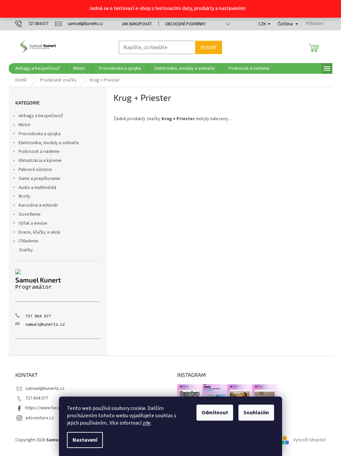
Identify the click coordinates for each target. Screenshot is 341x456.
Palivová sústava (35, 169)
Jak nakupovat (137, 24)
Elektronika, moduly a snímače (49, 143)
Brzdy (24, 196)
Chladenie (28, 241)
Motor (25, 125)
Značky (26, 250)
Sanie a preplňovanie (39, 178)
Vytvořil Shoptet (309, 440)
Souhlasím (256, 412)
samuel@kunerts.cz (45, 388)
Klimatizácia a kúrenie (40, 160)
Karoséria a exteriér (38, 205)
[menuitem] (37, 68)
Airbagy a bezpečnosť (41, 115)
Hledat (208, 47)
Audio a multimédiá (37, 187)
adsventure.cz (39, 418)
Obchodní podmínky (185, 24)
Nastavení (85, 440)
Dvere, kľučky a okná (39, 232)
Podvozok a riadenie (39, 151)
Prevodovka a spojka (40, 134)
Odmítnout (214, 412)
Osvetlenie (30, 214)
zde (147, 423)
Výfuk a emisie (33, 223)
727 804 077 (36, 398)
